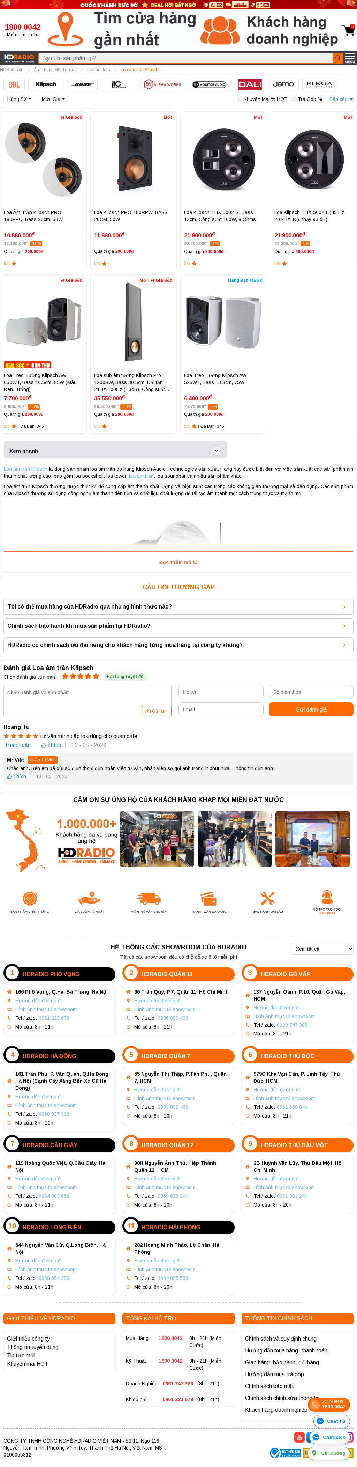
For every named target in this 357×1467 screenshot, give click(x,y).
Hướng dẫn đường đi (38, 1000)
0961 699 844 (292, 1107)
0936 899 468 (173, 1018)
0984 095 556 (173, 1278)
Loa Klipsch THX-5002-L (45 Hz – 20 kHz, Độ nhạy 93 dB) (311, 215)
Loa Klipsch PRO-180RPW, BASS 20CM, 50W (131, 215)
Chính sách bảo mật (269, 1386)
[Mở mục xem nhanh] (216, 451)
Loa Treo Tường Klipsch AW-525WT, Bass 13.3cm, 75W (216, 379)
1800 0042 (170, 1338)
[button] (122, 30)
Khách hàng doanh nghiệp (276, 1410)
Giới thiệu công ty (28, 1339)
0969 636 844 (173, 1196)
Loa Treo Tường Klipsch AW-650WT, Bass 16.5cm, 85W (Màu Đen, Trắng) (40, 382)
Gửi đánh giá (311, 710)
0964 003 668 (54, 1196)
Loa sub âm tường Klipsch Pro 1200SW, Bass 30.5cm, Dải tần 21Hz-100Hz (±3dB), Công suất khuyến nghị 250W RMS (129, 383)
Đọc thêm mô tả (178, 562)
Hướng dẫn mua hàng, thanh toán (286, 1351)
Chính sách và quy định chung (281, 1339)
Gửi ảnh (160, 711)
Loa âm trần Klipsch (25, 469)
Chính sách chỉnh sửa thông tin (282, 1398)
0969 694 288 (54, 1278)
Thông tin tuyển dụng (33, 1347)
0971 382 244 (292, 1196)
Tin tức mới (21, 1355)
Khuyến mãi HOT (27, 1364)
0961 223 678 (54, 1018)
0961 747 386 (177, 1383)
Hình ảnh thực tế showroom (46, 1009)
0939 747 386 (292, 1025)
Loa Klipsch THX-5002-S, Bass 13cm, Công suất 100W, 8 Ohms (220, 215)
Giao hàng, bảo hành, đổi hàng (282, 1362)
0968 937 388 (54, 1114)
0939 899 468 (173, 1107)
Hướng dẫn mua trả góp (274, 1374)
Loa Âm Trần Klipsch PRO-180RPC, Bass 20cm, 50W (33, 215)
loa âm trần (141, 476)
